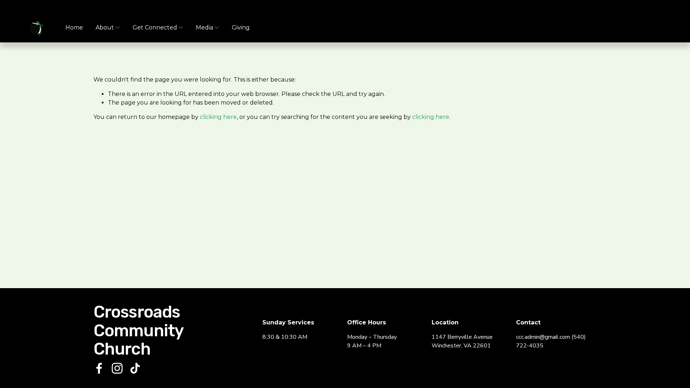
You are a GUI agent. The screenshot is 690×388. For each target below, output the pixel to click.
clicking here (218, 117)
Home (74, 27)
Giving (241, 27)
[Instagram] (117, 368)
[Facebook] (99, 368)
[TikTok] (135, 368)
